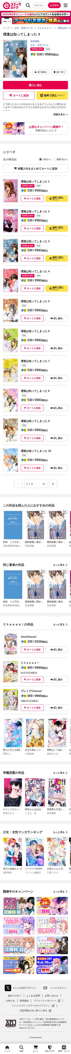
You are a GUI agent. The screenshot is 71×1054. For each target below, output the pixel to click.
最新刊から (62, 159)
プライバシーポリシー (47, 1000)
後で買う (61, 72)
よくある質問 (33, 995)
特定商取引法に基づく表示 (35, 1010)
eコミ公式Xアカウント (21, 989)
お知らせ (10, 1000)
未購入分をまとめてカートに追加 (37, 168)
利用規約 (24, 1000)
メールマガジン (58, 988)
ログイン (39, 5)
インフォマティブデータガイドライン (31, 1005)
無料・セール (64, 1051)
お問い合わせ (51, 995)
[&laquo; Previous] (18, 484)
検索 (21, 1051)
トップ (7, 1051)
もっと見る (59, 565)
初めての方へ (15, 995)
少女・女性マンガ (39, 45)
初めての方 (50, 1051)
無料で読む (54, 95)
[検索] (28, 5)
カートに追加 (21, 95)
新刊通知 (42, 72)
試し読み (58, 318)
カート (35, 1051)
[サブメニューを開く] (65, 5)
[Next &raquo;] (53, 484)
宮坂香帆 (34, 41)
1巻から (47, 159)
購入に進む (35, 85)
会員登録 (54, 5)
